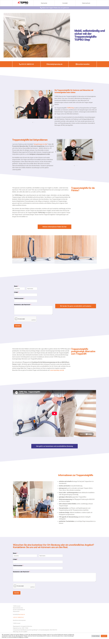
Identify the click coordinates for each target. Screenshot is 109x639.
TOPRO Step (70, 108)
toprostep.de (21, 614)
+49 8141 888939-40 (18, 617)
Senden (17, 326)
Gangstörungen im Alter (40, 144)
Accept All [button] (104, 636)
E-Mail (16, 292)
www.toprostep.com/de (57, 370)
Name (16, 286)
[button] (13, 105)
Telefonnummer (19, 298)
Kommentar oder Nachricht (22, 304)
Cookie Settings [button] (95, 636)
